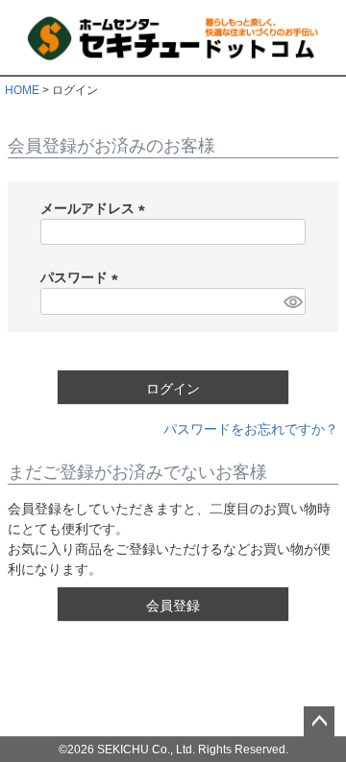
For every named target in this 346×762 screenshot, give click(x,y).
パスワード (82, 277)
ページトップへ (319, 721)
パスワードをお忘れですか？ (250, 429)
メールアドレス (96, 208)
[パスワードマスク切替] (292, 301)
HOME (22, 90)
